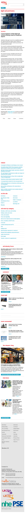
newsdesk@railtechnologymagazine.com (14, 477)
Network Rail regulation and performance (10, 232)
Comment (21, 118)
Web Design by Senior (6, 508)
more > (10, 301)
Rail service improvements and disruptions (10, 218)
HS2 (2, 226)
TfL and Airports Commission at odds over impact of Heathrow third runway (12, 174)
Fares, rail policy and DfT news (7, 220)
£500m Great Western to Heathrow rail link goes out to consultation (12, 184)
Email (9, 118)
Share (14, 118)
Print (4, 118)
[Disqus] (12, 141)
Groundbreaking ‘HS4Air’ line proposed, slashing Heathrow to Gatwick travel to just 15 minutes (11, 168)
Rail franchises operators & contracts (9, 230)
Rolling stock (4, 228)
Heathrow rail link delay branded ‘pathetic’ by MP (11, 179)
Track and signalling (5, 216)
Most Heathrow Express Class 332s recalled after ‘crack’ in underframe (12, 177)
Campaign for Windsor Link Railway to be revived (12, 165)
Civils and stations (5, 214)
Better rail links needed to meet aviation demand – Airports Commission (12, 190)
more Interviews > (6, 417)
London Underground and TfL (7, 224)
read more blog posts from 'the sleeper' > (11, 374)
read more (3, 256)
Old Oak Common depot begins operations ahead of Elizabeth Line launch (12, 171)
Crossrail (3, 222)
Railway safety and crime (6, 212)
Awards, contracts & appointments (8, 238)
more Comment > (5, 291)
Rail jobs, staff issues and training (8, 211)
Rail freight (3, 236)
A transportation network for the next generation (11, 181)
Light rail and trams (5, 234)
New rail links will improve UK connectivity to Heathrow (11, 187)
